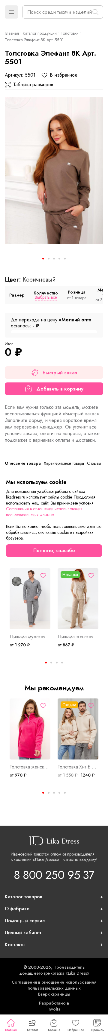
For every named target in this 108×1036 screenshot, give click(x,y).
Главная (10, 1030)
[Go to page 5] (65, 793)
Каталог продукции (40, 33)
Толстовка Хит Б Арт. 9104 (78, 767)
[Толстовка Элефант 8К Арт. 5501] (54, 170)
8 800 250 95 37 (54, 875)
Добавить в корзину (59, 388)
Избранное (76, 1030)
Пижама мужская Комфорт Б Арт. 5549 (30, 637)
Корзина (54, 1030)
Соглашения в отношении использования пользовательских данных (54, 985)
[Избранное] (43, 575)
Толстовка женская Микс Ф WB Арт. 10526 (30, 767)
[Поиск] (95, 12)
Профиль (97, 1030)
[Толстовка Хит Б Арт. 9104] (78, 728)
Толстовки (70, 33)
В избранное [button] (63, 75)
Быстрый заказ (60, 372)
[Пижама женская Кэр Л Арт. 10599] (78, 598)
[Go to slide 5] (65, 258)
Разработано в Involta (54, 1006)
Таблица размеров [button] (33, 84)
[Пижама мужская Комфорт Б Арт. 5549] (30, 598)
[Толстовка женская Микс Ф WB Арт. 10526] (30, 728)
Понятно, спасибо (54, 550)
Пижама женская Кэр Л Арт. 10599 (78, 637)
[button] (11, 12)
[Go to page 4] (62, 662)
